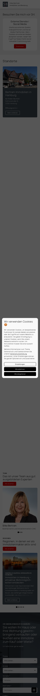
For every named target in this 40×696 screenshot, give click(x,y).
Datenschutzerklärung (18, 354)
